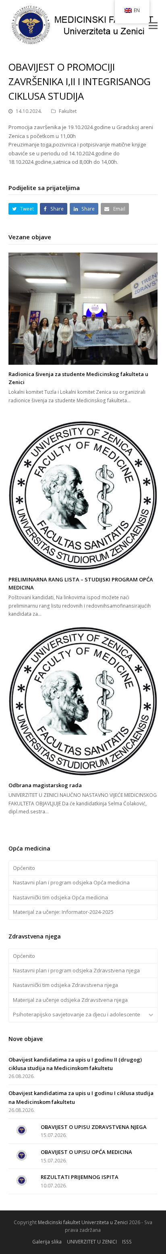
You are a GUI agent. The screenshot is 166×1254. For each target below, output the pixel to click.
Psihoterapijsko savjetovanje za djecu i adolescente (76, 1014)
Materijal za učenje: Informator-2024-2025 (63, 911)
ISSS (127, 1241)
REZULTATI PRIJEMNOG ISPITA (79, 1177)
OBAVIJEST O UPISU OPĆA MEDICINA (86, 1152)
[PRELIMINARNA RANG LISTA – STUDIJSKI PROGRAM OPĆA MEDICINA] (83, 495)
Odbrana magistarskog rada (45, 785)
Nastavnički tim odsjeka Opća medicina (60, 897)
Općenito (24, 868)
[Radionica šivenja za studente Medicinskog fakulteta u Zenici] (83, 309)
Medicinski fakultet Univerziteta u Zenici (83, 1222)
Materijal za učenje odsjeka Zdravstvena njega (70, 999)
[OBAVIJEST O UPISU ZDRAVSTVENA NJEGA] (21, 1130)
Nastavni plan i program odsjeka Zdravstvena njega (76, 970)
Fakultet (68, 111)
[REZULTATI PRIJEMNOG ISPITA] (21, 1180)
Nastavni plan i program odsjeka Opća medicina (71, 882)
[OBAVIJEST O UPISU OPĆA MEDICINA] (21, 1155)
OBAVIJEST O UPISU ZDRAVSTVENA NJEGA (94, 1127)
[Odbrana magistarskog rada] (83, 701)
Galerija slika (47, 1241)
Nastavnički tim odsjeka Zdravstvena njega (65, 985)
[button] (153, 25)
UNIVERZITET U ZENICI (92, 1241)
